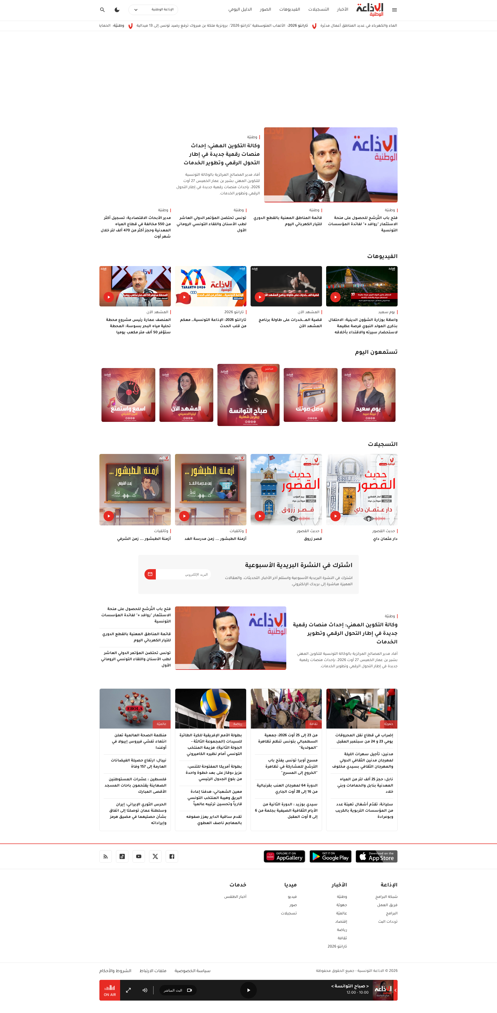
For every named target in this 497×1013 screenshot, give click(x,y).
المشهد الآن (308, 313)
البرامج (392, 914)
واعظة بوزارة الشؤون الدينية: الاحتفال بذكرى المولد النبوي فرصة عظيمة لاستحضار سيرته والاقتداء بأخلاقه (363, 326)
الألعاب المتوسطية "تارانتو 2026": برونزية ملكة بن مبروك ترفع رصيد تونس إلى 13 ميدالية (258, 26)
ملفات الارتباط (153, 971)
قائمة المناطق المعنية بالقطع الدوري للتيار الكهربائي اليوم (287, 221)
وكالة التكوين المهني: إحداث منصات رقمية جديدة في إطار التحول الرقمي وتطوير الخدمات (222, 155)
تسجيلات (289, 914)
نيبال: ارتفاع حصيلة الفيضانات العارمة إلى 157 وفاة (138, 764)
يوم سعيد (386, 313)
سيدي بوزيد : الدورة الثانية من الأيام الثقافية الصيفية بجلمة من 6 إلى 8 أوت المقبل (286, 811)
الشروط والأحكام (115, 971)
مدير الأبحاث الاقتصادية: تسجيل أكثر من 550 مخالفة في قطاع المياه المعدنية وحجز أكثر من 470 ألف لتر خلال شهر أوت (136, 227)
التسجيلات (318, 10)
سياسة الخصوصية (192, 971)
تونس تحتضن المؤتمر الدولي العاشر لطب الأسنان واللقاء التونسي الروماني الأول (211, 224)
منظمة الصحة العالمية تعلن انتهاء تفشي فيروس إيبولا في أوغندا (139, 742)
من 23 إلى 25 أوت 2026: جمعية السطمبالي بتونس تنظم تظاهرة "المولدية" (288, 742)
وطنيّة (252, 138)
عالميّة (161, 724)
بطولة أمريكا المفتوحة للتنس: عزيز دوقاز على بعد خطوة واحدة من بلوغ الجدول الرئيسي (214, 773)
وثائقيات (237, 532)
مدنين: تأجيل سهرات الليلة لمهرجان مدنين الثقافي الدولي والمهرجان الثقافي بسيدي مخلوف (362, 761)
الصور (265, 10)
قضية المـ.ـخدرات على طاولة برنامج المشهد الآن (290, 323)
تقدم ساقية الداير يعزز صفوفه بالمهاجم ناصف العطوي (214, 820)
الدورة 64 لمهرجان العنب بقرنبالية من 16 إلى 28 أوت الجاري (287, 789)
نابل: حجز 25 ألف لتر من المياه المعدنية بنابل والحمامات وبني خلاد (365, 786)
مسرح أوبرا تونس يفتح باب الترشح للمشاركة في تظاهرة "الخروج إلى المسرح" (291, 767)
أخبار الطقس (235, 897)
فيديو (292, 897)
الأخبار (342, 10)
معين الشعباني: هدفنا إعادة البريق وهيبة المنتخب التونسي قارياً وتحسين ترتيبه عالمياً (214, 798)
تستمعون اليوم (376, 353)
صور (293, 906)
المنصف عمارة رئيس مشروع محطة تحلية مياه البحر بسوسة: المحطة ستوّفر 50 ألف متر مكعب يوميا (138, 326)
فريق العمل (387, 906)
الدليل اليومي (240, 10)
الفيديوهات (289, 10)
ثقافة (314, 724)
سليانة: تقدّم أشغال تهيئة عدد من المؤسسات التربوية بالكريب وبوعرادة (364, 811)
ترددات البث (388, 922)
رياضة (237, 724)
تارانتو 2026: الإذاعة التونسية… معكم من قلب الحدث (213, 323)
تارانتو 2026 (234, 313)
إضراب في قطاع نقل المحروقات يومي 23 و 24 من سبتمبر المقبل (364, 739)
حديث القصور (383, 532)
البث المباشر (173, 990)
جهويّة (388, 724)
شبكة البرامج (386, 897)
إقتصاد (341, 922)
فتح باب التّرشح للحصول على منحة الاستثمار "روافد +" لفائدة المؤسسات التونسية (363, 224)
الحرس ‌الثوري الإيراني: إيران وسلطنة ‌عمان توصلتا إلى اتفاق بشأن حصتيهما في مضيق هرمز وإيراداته (137, 814)
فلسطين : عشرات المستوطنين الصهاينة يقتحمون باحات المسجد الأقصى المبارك (135, 786)
